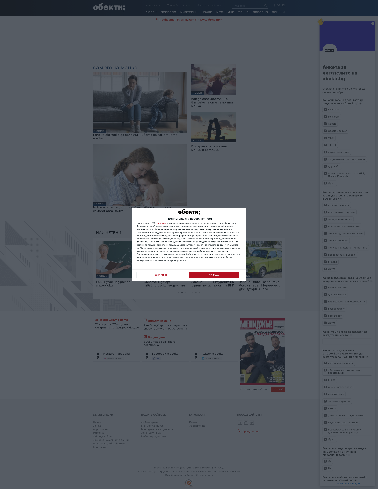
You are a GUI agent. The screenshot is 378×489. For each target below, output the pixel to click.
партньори (161, 223)
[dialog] (189, 244)
